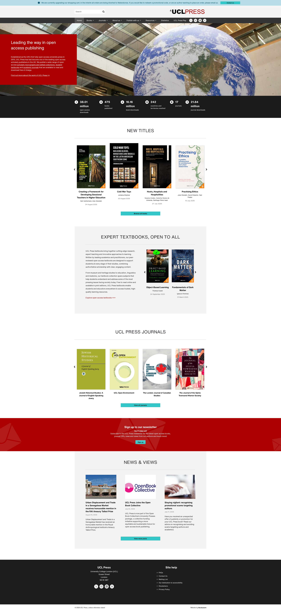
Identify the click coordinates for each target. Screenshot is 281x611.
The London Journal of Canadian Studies (157, 394)
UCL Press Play (180, 20)
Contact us (230, 3)
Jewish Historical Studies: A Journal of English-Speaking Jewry (91, 395)
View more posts (140, 538)
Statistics (165, 20)
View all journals (140, 405)
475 (107, 102)
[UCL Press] (187, 11)
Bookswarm (202, 608)
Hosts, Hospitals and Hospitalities (157, 193)
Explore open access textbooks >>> (100, 297)
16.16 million (130, 104)
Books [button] (89, 20)
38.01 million (84, 104)
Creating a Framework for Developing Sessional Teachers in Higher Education (91, 194)
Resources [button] (150, 20)
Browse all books (140, 213)
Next (206, 169)
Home (79, 20)
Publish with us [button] (133, 20)
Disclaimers (163, 586)
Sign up (140, 442)
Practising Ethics (190, 191)
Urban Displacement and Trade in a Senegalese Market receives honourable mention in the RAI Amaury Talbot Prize (101, 507)
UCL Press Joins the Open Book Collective (137, 504)
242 (153, 102)
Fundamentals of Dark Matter (183, 289)
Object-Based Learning (157, 287)
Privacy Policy (164, 589)
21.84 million (195, 104)
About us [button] (116, 20)
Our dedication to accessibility (170, 582)
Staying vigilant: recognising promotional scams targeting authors (179, 505)
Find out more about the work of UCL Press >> (30, 75)
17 (176, 102)
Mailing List (163, 579)
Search (103, 12)
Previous (75, 169)
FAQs (161, 572)
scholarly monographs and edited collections (36, 64)
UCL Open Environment (124, 392)
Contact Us (163, 576)
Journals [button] (102, 20)
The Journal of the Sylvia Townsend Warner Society (190, 394)
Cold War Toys (124, 191)
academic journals (31, 67)
